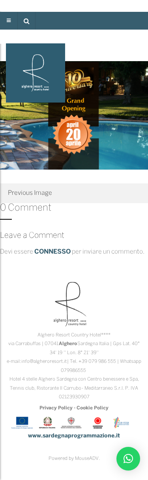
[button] (26, 21)
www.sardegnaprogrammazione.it (74, 436)
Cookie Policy (93, 408)
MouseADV (87, 458)
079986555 (73, 370)
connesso (52, 252)
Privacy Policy (56, 408)
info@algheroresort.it (44, 361)
